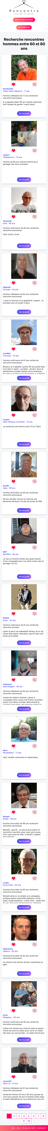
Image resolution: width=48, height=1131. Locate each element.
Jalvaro (6, 155)
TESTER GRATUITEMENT (24, 20)
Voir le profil (24, 113)
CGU (19, 1128)
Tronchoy (7, 356)
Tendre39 (7, 221)
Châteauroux (8, 157)
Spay (5, 488)
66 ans (13, 819)
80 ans (12, 223)
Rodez (6, 819)
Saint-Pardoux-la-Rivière (14, 422)
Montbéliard (8, 752)
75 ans (29, 422)
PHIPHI (6, 618)
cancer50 (7, 1081)
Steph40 (6, 287)
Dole (5, 223)
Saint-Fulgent (9, 686)
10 (29, 1121)
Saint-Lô (6, 1083)
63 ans (15, 289)
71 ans (26, 91)
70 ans (19, 157)
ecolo (5, 1015)
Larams (6, 419)
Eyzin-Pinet (8, 885)
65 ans (18, 885)
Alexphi (6, 816)
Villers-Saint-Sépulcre (12, 91)
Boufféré (6, 554)
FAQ (13, 1128)
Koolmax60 (8, 89)
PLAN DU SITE (29, 1128)
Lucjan (6, 883)
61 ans (16, 356)
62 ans (15, 951)
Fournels (6, 289)
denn (5, 750)
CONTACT (41, 1128)
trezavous (7, 684)
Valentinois (8, 949)
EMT (5, 552)
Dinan (5, 620)
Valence (6, 951)
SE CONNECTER (24, 27)
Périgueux (7, 1017)
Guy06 (6, 486)
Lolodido (7, 353)
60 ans (15, 554)
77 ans (18, 752)
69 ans (12, 488)
